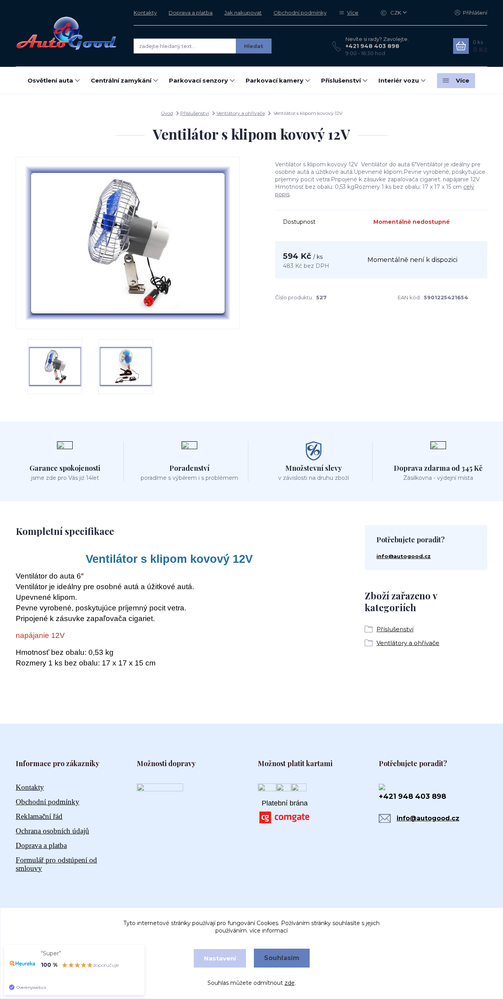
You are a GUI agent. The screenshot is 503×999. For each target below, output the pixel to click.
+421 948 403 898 (372, 46)
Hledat (253, 46)
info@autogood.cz (403, 556)
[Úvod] (67, 33)
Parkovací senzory (198, 80)
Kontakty (145, 12)
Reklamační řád (39, 816)
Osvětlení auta (50, 80)
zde (290, 982)
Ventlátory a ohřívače (241, 113)
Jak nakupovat (243, 12)
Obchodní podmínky (300, 12)
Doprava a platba (191, 12)
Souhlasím (281, 958)
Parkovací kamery (274, 80)
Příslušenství (341, 80)
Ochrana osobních (52, 831)
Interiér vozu (398, 80)
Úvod (167, 113)
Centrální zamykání (121, 80)
